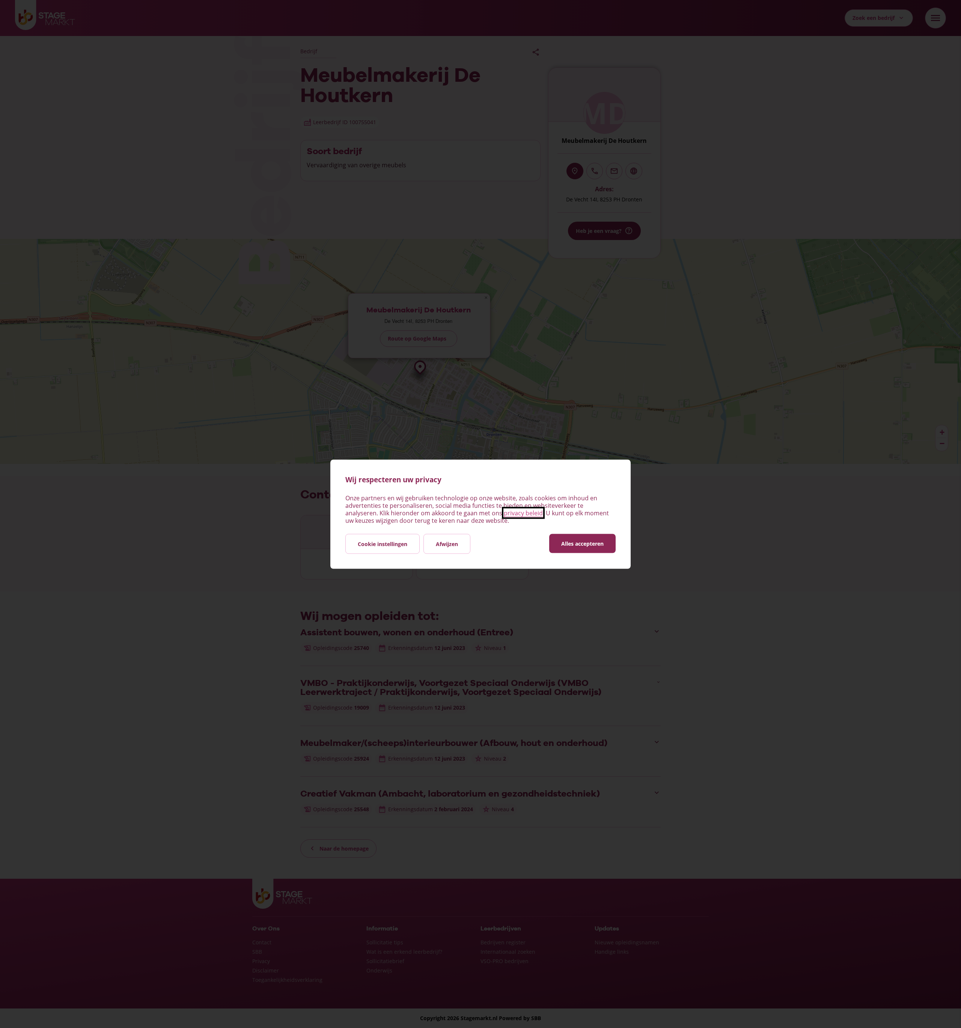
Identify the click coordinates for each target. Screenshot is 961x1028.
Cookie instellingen (382, 543)
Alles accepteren (582, 543)
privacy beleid (523, 513)
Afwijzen (447, 543)
